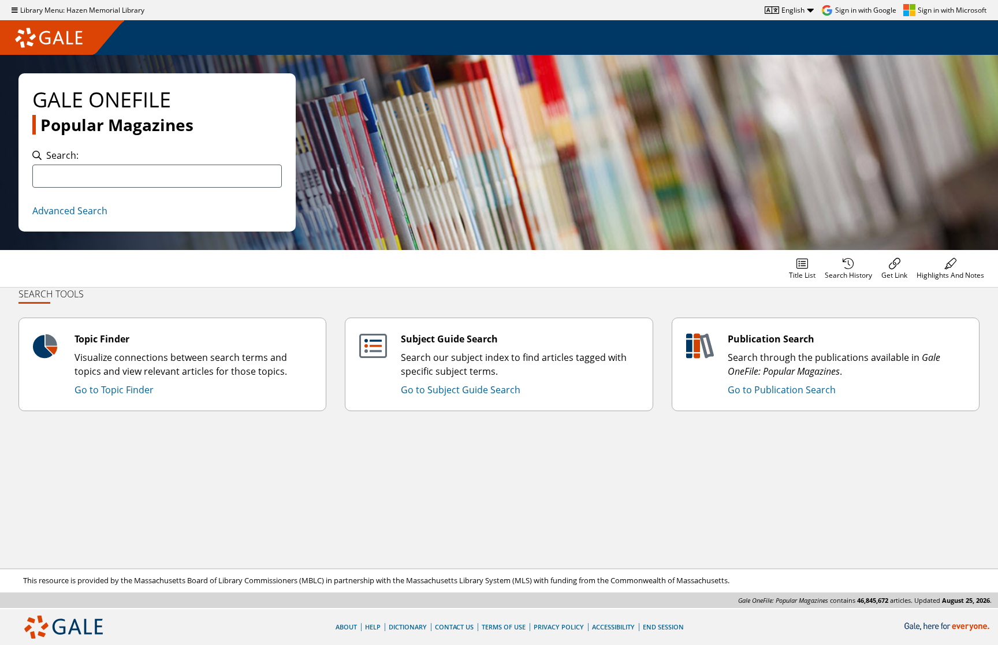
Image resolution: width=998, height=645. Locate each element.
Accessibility (613, 626)
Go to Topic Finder (114, 389)
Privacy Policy (559, 626)
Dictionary (408, 626)
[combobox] (157, 176)
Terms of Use (504, 626)
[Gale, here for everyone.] (948, 626)
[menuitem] (802, 268)
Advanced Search (69, 210)
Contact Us (454, 626)
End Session (663, 626)
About (346, 626)
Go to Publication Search (782, 389)
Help (373, 626)
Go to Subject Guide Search (460, 389)
